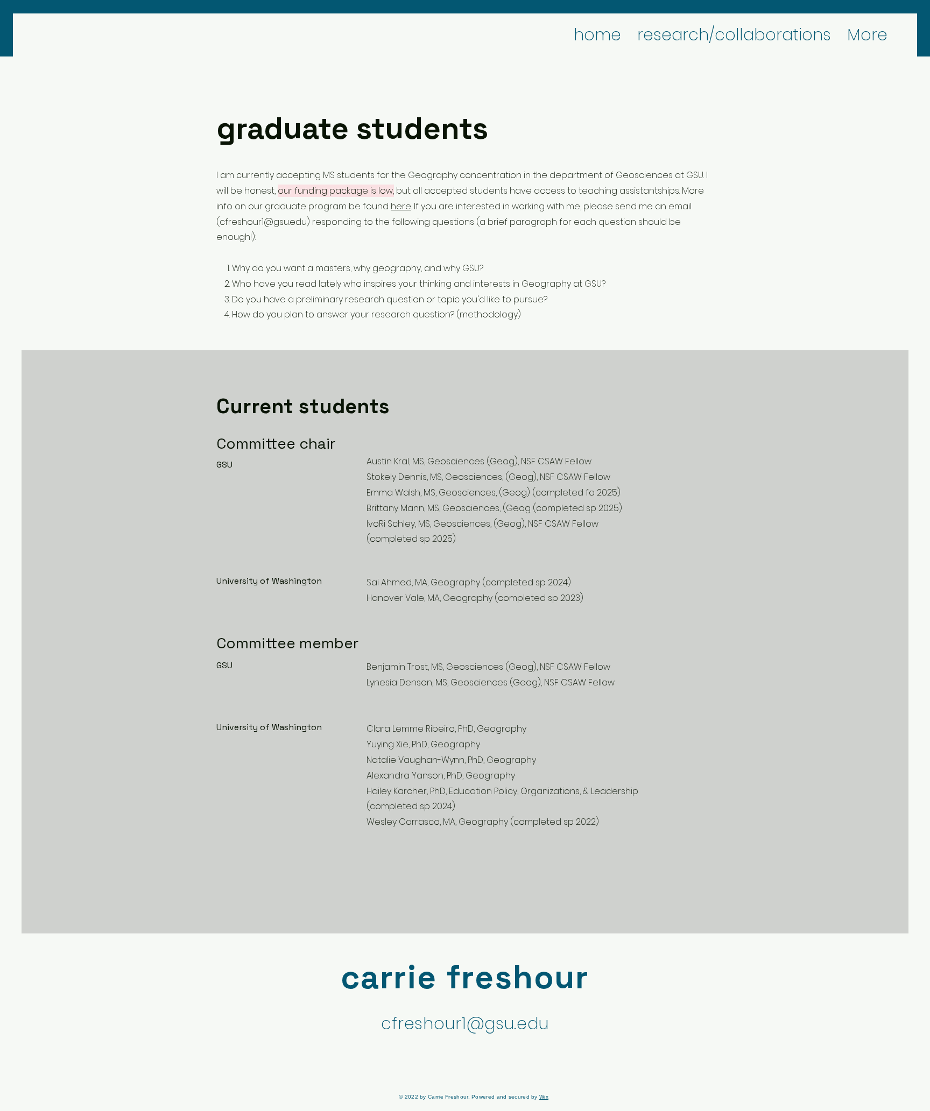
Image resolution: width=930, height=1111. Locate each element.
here (401, 206)
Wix (543, 1097)
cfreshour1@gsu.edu (263, 222)
